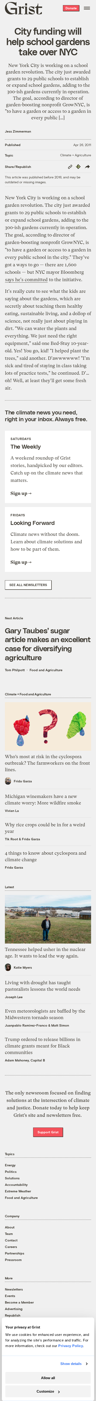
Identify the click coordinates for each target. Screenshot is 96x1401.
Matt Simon (60, 1025)
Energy (10, 1165)
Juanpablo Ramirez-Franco (26, 1025)
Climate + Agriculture (75, 155)
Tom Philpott (15, 670)
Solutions (12, 1178)
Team (9, 1234)
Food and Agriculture (46, 670)
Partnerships (14, 1253)
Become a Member (19, 1302)
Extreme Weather (18, 1191)
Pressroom (13, 1260)
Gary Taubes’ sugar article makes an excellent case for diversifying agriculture (47, 644)
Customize (45, 1391)
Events (10, 1296)
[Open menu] (87, 8)
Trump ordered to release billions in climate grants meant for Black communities (42, 1046)
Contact (11, 1240)
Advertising (13, 1309)
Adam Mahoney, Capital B (25, 1060)
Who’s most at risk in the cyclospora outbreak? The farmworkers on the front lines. (47, 763)
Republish (12, 1315)
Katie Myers (23, 967)
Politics (11, 1172)
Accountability (16, 1185)
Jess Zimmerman (18, 131)
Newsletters (14, 1289)
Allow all (48, 1378)
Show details (71, 1364)
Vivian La (12, 811)
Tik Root (11, 839)
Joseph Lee (14, 997)
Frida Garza (23, 781)
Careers (11, 1247)
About (9, 1227)
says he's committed (26, 279)
